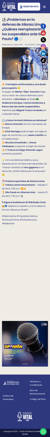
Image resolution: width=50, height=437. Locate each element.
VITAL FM (31, 45)
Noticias (40, 45)
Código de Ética (38, 399)
